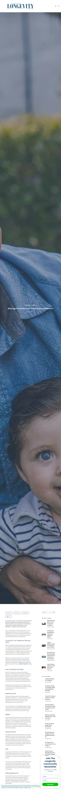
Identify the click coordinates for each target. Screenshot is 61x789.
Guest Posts (27, 305)
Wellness (34, 305)
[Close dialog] (58, 757)
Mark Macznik (31, 311)
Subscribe (50, 784)
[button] (58, 6)
